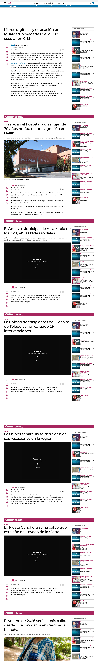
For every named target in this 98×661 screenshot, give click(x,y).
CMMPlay (37, 3)
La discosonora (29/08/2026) (84, 34)
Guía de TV (52, 3)
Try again (37, 267)
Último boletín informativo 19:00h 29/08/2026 (87, 98)
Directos (44, 3)
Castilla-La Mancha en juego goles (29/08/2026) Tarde (86, 84)
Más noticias (69, 6)
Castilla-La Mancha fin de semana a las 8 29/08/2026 (86, 68)
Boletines (52, 6)
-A (62, 49)
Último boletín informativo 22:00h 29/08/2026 (87, 58)
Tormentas (15, 0)
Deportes (60, 6)
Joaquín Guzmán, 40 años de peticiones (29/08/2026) (87, 51)
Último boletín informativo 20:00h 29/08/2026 (87, 90)
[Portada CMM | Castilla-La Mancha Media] (9, 3)
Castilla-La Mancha (31, 6)
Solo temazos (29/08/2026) (83, 106)
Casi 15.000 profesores (18, 63)
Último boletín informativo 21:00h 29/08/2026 (87, 74)
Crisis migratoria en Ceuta (24, 0)
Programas (60, 3)
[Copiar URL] (37, 264)
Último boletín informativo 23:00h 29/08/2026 (87, 42)
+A (60, 49)
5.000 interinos (24, 71)
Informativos (43, 6)
